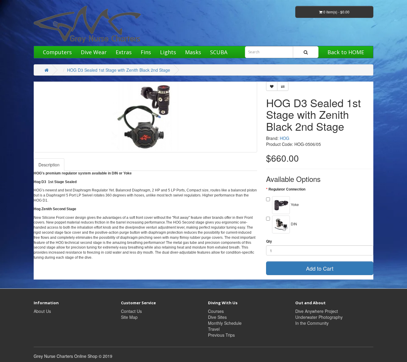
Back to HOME (345, 52)
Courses (216, 311)
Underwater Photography (319, 317)
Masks (193, 52)
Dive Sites (217, 317)
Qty (269, 241)
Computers (57, 52)
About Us (42, 311)
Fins (146, 52)
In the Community (312, 323)
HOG (284, 138)
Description (49, 165)
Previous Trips (221, 335)
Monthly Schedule (225, 323)
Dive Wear (94, 52)
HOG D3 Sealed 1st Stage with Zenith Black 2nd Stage (118, 70)
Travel (214, 329)
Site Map (129, 317)
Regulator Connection (286, 189)
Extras (124, 52)
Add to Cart (319, 268)
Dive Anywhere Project (316, 311)
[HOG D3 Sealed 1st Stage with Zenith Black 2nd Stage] (145, 117)
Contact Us (131, 311)
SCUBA (218, 52)
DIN (293, 223)
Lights (168, 52)
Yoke (294, 204)
